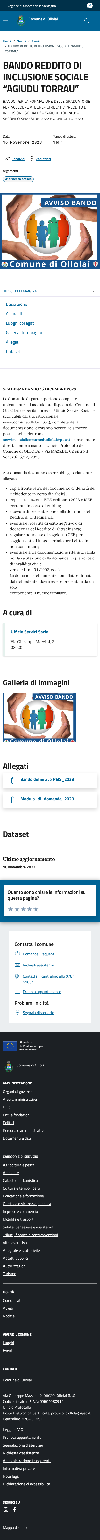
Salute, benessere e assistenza (28, 1227)
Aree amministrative (20, 1099)
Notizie (9, 1316)
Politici (8, 1122)
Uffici (7, 1107)
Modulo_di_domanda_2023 (47, 799)
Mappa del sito (15, 1527)
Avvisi (8, 1308)
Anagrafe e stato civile (21, 1250)
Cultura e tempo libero (21, 1188)
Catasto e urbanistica (20, 1180)
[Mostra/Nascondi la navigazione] (6, 20)
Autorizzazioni (14, 1266)
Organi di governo (17, 1091)
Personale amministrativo (24, 1130)
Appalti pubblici (15, 1258)
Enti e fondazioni (17, 1115)
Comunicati (12, 1300)
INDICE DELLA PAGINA (20, 291)
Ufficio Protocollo (17, 1407)
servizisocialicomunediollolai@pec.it (36, 439)
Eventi (8, 1350)
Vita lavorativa (15, 1242)
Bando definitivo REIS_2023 (47, 779)
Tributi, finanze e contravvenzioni (30, 1235)
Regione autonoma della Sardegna (31, 5)
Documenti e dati (17, 1138)
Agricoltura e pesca (18, 1165)
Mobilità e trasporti (18, 1219)
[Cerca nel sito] (87, 21)
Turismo (9, 1274)
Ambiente (11, 1173)
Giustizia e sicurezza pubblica (27, 1204)
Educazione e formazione (23, 1196)
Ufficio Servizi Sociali (31, 632)
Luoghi (8, 1342)
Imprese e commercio (20, 1211)
